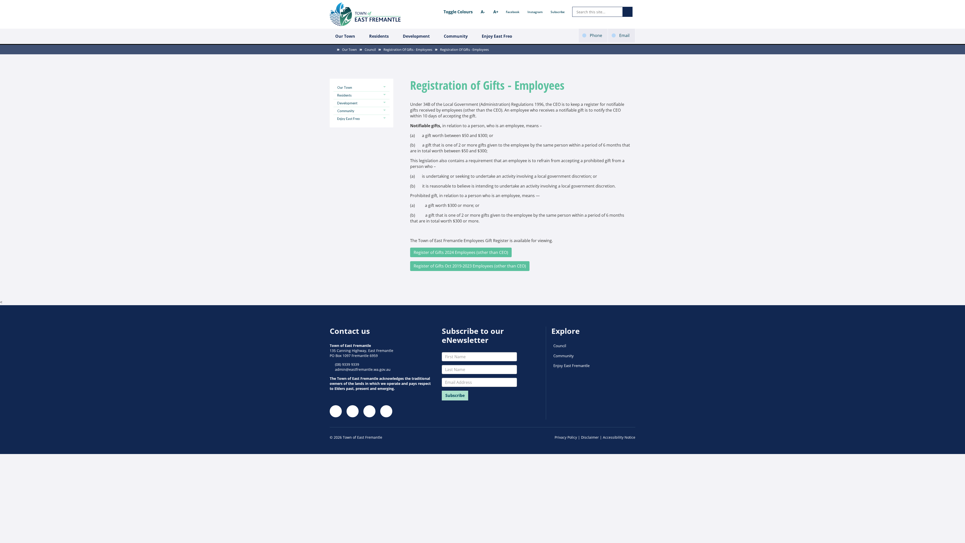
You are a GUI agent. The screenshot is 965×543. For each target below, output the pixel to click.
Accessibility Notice (619, 437)
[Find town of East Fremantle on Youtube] (386, 411)
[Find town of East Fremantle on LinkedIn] (369, 411)
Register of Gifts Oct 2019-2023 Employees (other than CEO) (470, 266)
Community (456, 36)
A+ (495, 12)
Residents (379, 36)
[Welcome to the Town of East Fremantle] (365, 14)
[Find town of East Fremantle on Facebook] (336, 411)
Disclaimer (590, 437)
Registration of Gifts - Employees (407, 49)
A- (483, 12)
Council (370, 49)
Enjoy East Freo (497, 36)
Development (416, 36)
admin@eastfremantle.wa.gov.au (363, 369)
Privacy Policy (566, 437)
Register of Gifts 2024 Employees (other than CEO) (461, 252)
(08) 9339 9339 (347, 364)
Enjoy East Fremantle (571, 365)
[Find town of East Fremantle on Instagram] (353, 411)
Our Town (345, 36)
